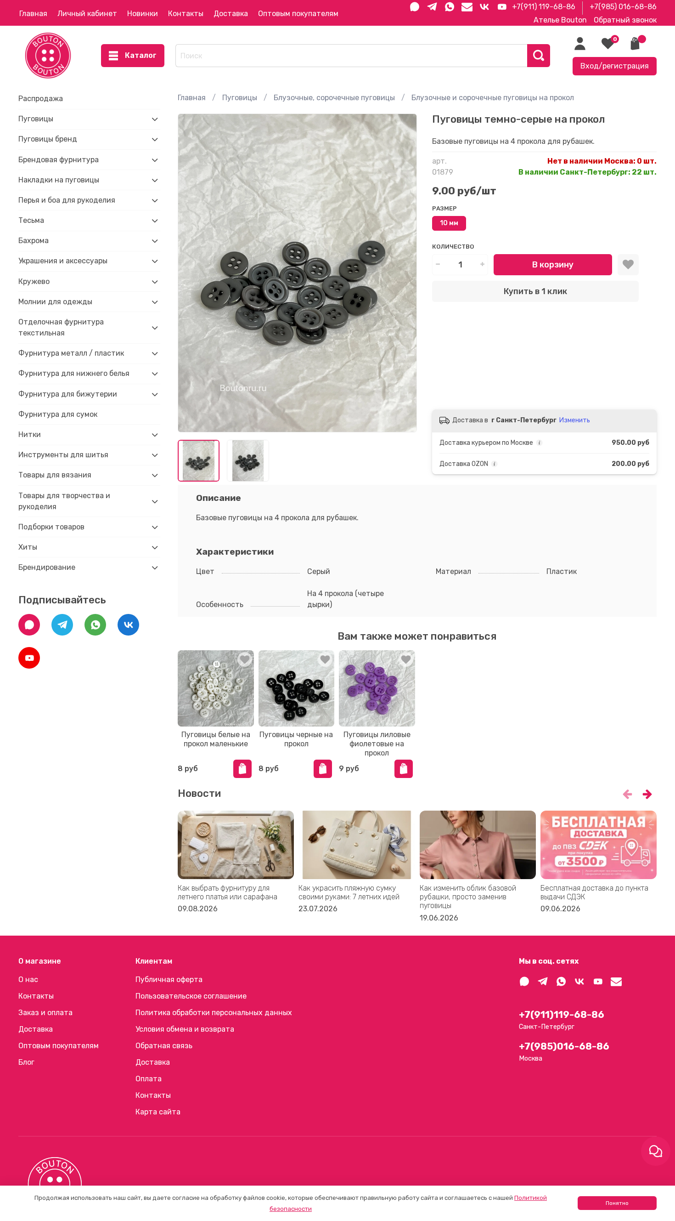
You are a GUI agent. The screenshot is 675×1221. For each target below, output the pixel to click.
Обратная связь (163, 1045)
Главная (33, 13)
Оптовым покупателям (298, 13)
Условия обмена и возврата (184, 1029)
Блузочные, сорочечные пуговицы (334, 97)
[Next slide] (403, 273)
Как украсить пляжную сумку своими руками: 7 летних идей (349, 892)
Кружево (34, 281)
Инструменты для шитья (63, 454)
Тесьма (31, 220)
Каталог (141, 55)
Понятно (617, 1203)
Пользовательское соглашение (191, 996)
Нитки (29, 434)
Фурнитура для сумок (57, 414)
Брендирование (46, 567)
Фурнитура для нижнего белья (73, 373)
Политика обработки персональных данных (213, 1012)
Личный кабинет (87, 13)
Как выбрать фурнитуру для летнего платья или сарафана (227, 892)
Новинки (142, 13)
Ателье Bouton (560, 20)
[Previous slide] (192, 273)
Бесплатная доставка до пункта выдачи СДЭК (594, 892)
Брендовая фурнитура (58, 159)
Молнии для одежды (55, 301)
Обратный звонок (625, 20)
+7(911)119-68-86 (561, 1014)
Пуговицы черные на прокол (296, 739)
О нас (28, 979)
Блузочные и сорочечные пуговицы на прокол (492, 97)
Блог (26, 1062)
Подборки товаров (51, 526)
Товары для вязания (54, 475)
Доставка (231, 13)
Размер (444, 208)
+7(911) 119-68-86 (543, 6)
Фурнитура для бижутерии (67, 394)
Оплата (148, 1078)
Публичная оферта (168, 979)
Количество (453, 246)
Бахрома (33, 240)
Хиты (27, 547)
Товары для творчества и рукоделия (64, 501)
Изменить (574, 420)
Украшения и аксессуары (62, 260)
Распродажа (40, 98)
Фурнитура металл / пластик (71, 353)
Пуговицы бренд (47, 139)
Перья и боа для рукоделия (66, 200)
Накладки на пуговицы (58, 180)
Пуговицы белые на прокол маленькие (215, 739)
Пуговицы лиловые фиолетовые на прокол (377, 743)
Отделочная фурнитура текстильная (61, 327)
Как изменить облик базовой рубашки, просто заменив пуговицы (468, 897)
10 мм (449, 223)
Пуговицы (239, 97)
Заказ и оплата (45, 1012)
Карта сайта (157, 1111)
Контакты (185, 13)
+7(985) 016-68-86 (623, 6)
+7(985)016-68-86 (564, 1046)
